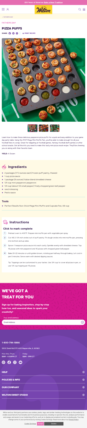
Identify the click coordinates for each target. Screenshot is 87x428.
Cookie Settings (30, 424)
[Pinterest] (13, 33)
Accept (40, 424)
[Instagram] (15, 362)
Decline (53, 424)
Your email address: (11, 318)
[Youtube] (20, 362)
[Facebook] (10, 33)
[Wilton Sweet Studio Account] (7, 9)
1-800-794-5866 (11, 342)
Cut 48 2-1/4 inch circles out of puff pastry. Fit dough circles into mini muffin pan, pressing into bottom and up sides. (45, 239)
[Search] (79, 9)
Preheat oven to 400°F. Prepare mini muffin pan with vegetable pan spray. (38, 233)
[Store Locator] (83, 9)
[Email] (17, 33)
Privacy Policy (73, 420)
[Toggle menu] (3, 9)
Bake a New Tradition (53, 2)
